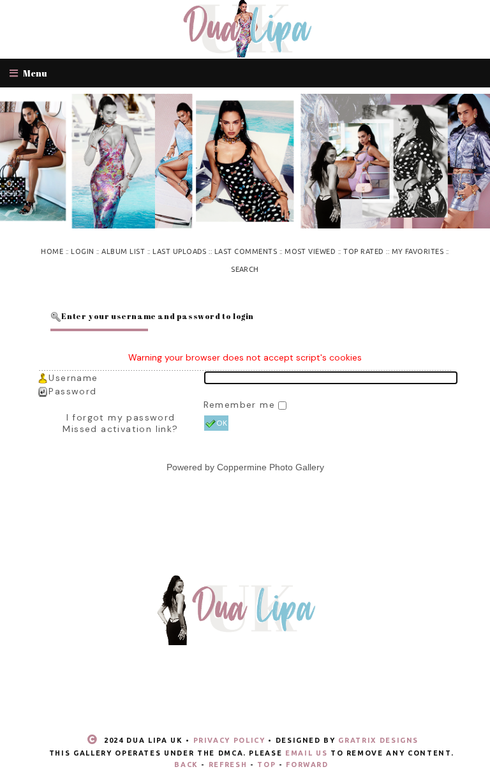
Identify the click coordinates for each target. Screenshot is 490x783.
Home (52, 251)
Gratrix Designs (378, 740)
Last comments (245, 251)
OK (221, 423)
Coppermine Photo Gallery (270, 467)
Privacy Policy (229, 740)
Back (186, 764)
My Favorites (418, 251)
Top (266, 764)
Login (82, 251)
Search (245, 269)
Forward (307, 764)
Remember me (241, 404)
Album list (123, 251)
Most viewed (310, 251)
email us (306, 753)
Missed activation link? (120, 429)
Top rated (363, 251)
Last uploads (179, 251)
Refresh (228, 764)
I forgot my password (120, 417)
